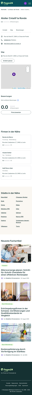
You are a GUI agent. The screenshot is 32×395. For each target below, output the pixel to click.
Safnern (18, 213)
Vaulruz (3, 220)
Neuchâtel (4, 197)
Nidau (18, 205)
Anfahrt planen (7, 61)
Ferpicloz (4, 216)
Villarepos (4, 226)
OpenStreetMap (21, 88)
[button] (25, 3)
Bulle (2, 201)
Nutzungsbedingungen (11, 385)
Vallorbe (3, 213)
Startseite (3, 9)
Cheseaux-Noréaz (21, 197)
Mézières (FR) (5, 209)
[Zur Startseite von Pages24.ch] (7, 3)
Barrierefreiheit (23, 383)
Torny (18, 226)
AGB (19, 385)
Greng (3, 205)
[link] (16, 141)
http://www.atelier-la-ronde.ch (12, 43)
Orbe (17, 209)
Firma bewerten (16, 112)
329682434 (7, 40)
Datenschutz (15, 383)
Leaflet (14, 88)
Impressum (25, 385)
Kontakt (8, 383)
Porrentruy (19, 201)
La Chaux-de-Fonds (13, 9)
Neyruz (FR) (19, 216)
